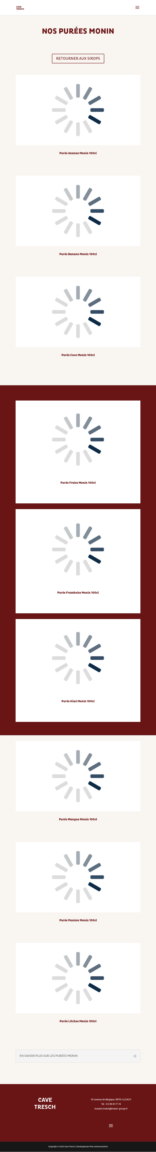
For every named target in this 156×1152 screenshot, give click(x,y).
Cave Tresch (69, 1147)
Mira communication (98, 1147)
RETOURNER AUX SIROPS (78, 58)
